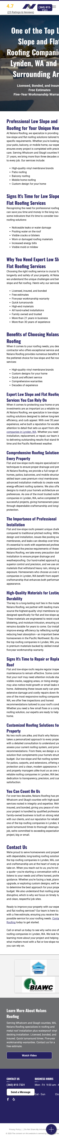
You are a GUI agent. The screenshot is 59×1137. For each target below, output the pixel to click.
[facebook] (8, 1099)
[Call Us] (51, 1131)
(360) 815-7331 (16, 1084)
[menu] (54, 6)
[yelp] (14, 1099)
